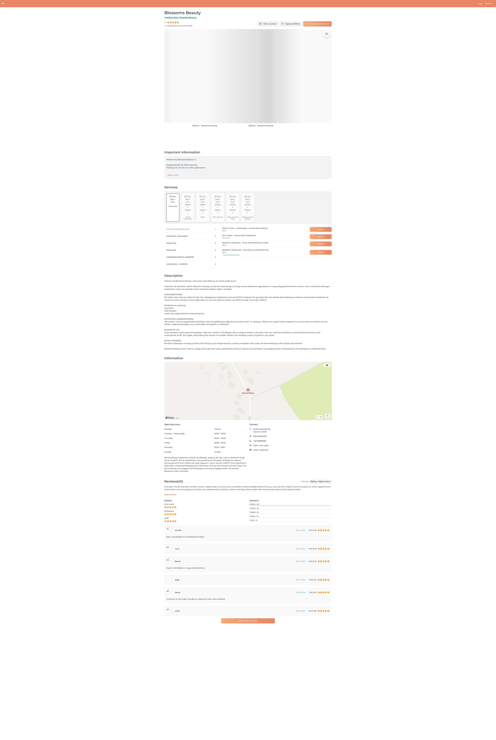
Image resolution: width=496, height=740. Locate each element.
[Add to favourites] (327, 34)
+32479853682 (259, 441)
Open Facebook (260, 450)
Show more (173, 175)
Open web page (261, 445)
